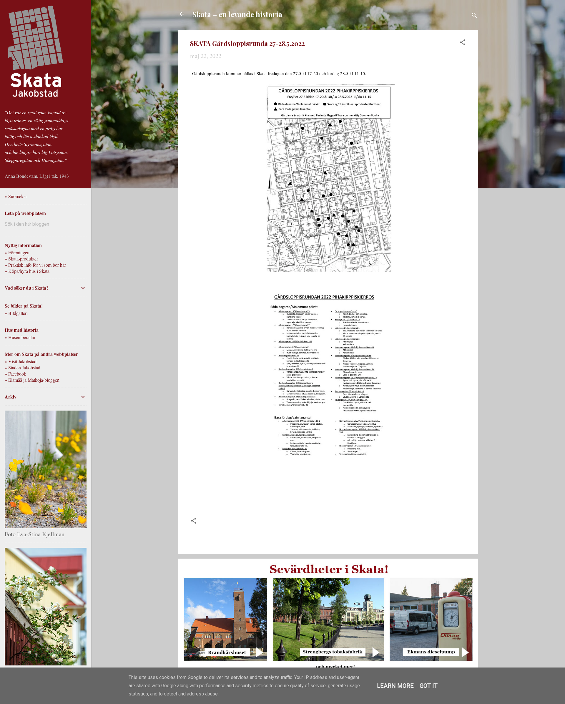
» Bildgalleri (16, 313)
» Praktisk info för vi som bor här (35, 265)
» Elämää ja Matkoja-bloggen (32, 380)
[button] (462, 43)
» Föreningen (17, 252)
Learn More (395, 685)
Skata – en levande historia (237, 14)
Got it (429, 685)
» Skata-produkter (21, 258)
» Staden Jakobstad (22, 367)
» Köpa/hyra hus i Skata (27, 271)
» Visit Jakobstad (20, 361)
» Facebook (15, 374)
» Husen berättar (20, 337)
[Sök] (474, 16)
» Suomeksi (15, 196)
